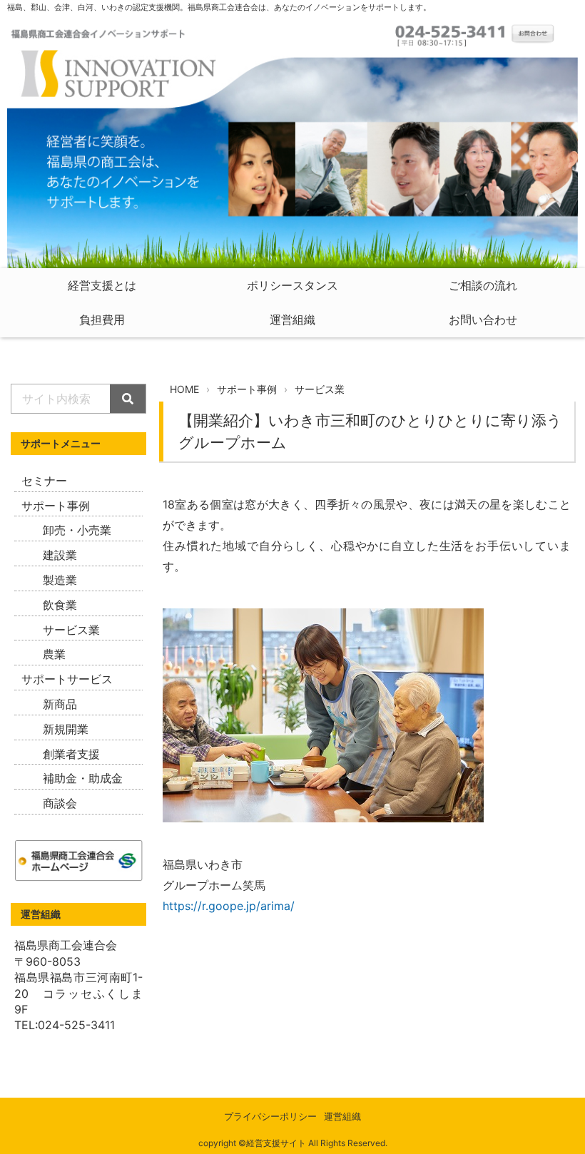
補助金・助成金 (83, 778)
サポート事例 (55, 506)
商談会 (60, 803)
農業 (54, 654)
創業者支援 (71, 754)
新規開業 (65, 729)
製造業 (60, 580)
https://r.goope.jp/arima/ (229, 906)
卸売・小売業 (77, 530)
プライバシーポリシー (270, 1116)
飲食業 (60, 605)
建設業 (60, 555)
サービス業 (71, 630)
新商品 (60, 704)
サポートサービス (67, 679)
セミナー (44, 481)
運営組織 (342, 1116)
